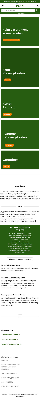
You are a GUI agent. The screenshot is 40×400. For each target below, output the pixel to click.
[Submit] (36, 10)
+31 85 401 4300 (11, 373)
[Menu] (2, 5)
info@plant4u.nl (13, 378)
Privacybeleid (20, 396)
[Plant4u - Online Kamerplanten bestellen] (20, 5)
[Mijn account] (38, 6)
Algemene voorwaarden (29, 394)
